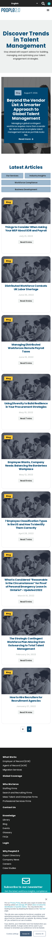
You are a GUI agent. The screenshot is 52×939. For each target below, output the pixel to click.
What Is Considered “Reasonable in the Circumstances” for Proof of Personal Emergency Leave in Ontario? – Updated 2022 (26, 585)
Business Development (26, 189)
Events (6, 828)
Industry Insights (37, 175)
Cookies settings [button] (12, 934)
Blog (5, 824)
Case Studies (9, 868)
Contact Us (9, 807)
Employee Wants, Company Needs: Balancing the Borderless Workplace (26, 465)
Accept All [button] (25, 934)
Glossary (7, 832)
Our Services (12, 175)
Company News (11, 859)
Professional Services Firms (17, 801)
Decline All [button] (39, 934)
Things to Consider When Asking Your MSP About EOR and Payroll (26, 228)
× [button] (46, 898)
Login (6, 842)
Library (6, 819)
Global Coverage (12, 775)
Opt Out (42, 908)
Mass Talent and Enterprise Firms (20, 796)
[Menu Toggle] (48, 10)
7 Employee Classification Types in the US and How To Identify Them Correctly (26, 524)
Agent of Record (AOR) (15, 765)
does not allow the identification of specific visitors (25, 906)
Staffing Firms (10, 788)
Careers (7, 863)
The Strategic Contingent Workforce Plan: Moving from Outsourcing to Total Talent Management (26, 644)
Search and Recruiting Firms (17, 792)
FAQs (5, 836)
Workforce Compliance (26, 182)
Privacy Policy (15, 903)
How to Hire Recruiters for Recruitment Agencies (26, 699)
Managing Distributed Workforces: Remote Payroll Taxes (26, 348)
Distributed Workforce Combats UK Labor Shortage (26, 287)
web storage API (21, 905)
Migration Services (12, 769)
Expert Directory (11, 855)
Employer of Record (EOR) (16, 761)
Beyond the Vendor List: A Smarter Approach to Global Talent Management (26, 109)
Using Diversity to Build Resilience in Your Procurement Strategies (26, 405)
